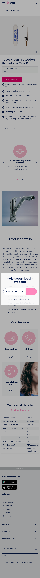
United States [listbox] (11, 292)
